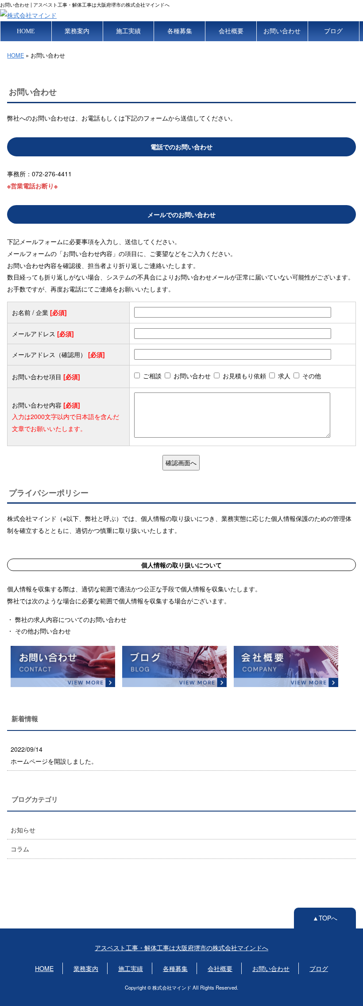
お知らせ (23, 829)
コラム (20, 848)
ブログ (333, 31)
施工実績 (128, 31)
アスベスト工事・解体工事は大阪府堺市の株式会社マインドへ (181, 947)
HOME (26, 31)
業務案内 (77, 31)
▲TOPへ (325, 917)
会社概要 (231, 31)
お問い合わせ (282, 31)
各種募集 (179, 31)
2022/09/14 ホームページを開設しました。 (54, 755)
